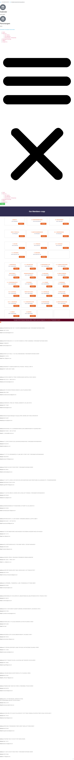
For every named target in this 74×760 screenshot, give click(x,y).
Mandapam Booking (6, 39)
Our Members (8, 36)
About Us (4, 33)
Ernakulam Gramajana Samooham (7, 29)
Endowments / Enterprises (10, 37)
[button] (37, 117)
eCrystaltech (48, 320)
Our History (7, 34)
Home (3, 32)
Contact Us (4, 41)
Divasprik (58, 320)
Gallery (3, 40)
